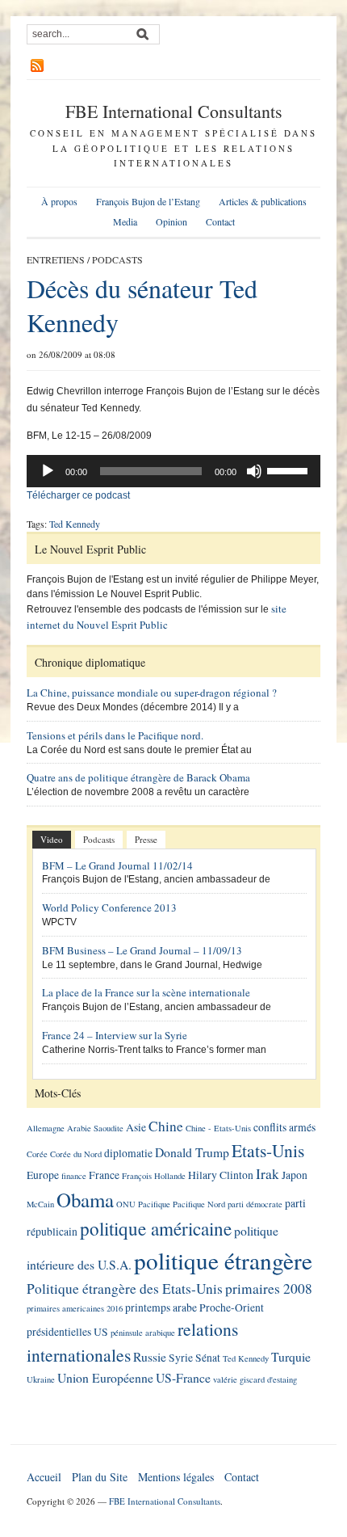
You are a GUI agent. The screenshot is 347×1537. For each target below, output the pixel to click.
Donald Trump (192, 1151)
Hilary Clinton (220, 1175)
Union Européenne (105, 1377)
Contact (220, 221)
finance (73, 1175)
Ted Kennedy (74, 523)
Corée (37, 1154)
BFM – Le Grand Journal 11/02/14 (117, 865)
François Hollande (154, 1175)
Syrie (181, 1357)
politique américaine (156, 1228)
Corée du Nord (76, 1154)
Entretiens (56, 259)
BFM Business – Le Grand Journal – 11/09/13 (142, 950)
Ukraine (41, 1379)
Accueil (44, 1476)
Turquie (291, 1356)
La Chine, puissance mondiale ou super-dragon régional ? (152, 692)
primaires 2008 (268, 1288)
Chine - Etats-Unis (218, 1128)
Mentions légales (176, 1476)
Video (51, 839)
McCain (40, 1204)
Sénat (207, 1357)
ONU (126, 1204)
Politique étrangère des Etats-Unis (125, 1288)
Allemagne (46, 1128)
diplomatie (128, 1153)
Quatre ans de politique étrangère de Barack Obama (138, 777)
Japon (294, 1175)
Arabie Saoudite (95, 1128)
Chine (165, 1126)
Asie (136, 1127)
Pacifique (154, 1204)
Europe (43, 1175)
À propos (59, 201)
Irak (267, 1173)
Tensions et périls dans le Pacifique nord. (115, 735)
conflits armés (284, 1127)
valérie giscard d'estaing (255, 1379)
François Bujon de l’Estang (148, 201)
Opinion (171, 221)
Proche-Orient (231, 1307)
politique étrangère (223, 1260)
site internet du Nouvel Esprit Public (156, 616)
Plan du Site (100, 1476)
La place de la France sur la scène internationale (146, 992)
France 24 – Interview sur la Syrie (114, 1035)
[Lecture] (48, 471)
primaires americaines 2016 (75, 1308)
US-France (183, 1377)
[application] (173, 471)
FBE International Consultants (173, 111)
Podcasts (117, 259)
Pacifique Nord (199, 1204)
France (104, 1175)
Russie (149, 1356)
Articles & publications (263, 201)
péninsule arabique (143, 1332)
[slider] (289, 469)
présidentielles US (67, 1331)
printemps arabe (161, 1307)
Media (125, 221)
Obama (85, 1199)
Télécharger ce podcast (78, 495)
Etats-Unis (268, 1150)
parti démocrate (255, 1204)
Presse (146, 839)
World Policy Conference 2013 (109, 907)
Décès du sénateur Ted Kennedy (142, 305)
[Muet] (254, 471)
